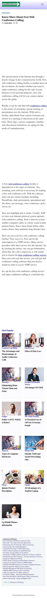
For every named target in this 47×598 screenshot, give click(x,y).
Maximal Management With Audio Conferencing (17, 568)
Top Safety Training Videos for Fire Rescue (15, 552)
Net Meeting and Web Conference (13, 556)
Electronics (5, 382)
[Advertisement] (23, 50)
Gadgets (4, 416)
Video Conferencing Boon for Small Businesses (17, 550)
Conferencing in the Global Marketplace (15, 547)
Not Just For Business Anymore (25, 574)
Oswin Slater (8, 23)
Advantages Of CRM (34, 387)
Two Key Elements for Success (33, 556)
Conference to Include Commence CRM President (17, 562)
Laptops (27, 485)
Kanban (39, 554)
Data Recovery (29, 348)
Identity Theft (29, 451)
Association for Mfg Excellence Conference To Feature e (19, 554)
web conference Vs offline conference (18, 572)
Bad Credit (6, 543)
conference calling (38, 105)
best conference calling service (32, 254)
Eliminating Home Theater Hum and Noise (9, 388)
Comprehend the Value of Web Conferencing (16, 548)
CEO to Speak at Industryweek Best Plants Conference (19, 560)
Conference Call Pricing (9, 348)
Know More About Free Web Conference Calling (18, 18)
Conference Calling (8, 574)
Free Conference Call (9, 541)
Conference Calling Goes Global (12, 558)
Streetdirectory (19, 595)
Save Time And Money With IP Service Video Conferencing (20, 576)
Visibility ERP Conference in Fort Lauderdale (16, 570)
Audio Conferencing (9, 578)
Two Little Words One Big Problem (21, 543)
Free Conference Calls (23, 541)
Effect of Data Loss (33, 351)
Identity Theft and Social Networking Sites (32, 457)
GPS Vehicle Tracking (32, 416)
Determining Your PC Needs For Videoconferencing (18, 545)
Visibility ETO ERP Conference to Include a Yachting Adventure (22, 564)
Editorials (5, 13)
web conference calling (18, 183)
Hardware (5, 451)
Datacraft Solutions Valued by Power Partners (16, 566)
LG (3, 519)
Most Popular (8, 330)
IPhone (4, 485)
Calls (4, 572)
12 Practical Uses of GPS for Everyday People (33, 422)
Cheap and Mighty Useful (23, 578)
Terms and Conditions (29, 595)
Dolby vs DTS (8, 420)
